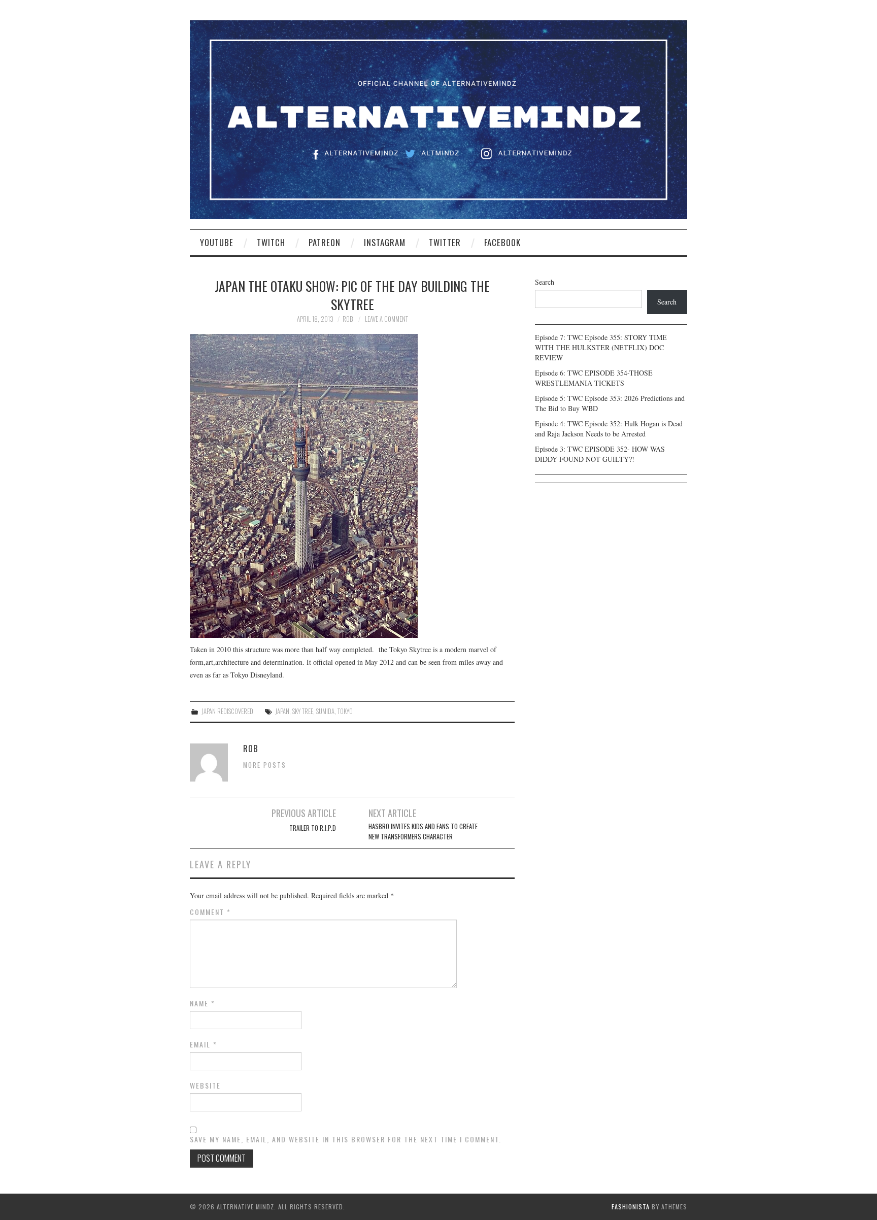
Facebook (502, 242)
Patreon (325, 242)
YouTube (216, 242)
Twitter (445, 242)
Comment (210, 912)
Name (202, 1003)
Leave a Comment (386, 319)
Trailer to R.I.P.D (312, 828)
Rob (348, 319)
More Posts (264, 765)
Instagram (385, 242)
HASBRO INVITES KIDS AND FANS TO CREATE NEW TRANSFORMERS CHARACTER (423, 831)
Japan (282, 711)
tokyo (345, 711)
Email (203, 1044)
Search (544, 282)
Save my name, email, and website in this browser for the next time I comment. (345, 1139)
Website (205, 1085)
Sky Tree (302, 711)
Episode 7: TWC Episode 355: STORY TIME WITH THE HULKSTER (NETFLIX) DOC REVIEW (601, 347)
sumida (325, 711)
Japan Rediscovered (227, 711)
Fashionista (631, 1206)
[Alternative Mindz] (438, 118)
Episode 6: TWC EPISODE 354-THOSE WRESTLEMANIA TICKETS (594, 378)
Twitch (271, 242)
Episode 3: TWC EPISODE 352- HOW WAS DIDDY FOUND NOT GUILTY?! (600, 454)
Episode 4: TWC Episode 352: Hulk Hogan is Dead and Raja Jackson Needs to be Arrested (609, 428)
